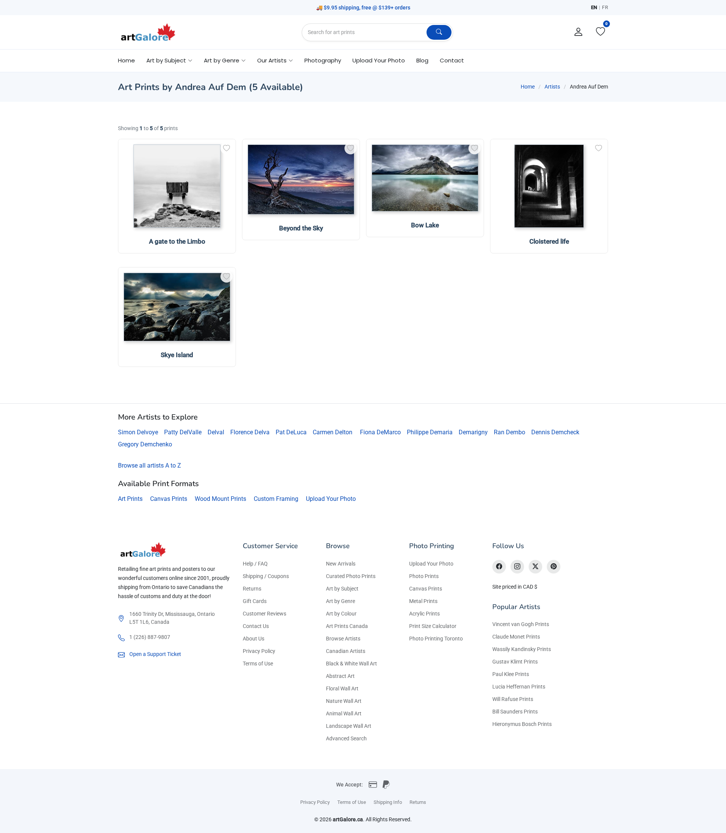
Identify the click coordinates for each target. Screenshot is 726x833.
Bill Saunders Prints (515, 712)
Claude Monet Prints (516, 637)
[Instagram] (517, 566)
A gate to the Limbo (177, 241)
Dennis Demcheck (555, 432)
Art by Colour (341, 614)
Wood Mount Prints (220, 498)
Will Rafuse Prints (512, 699)
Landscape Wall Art (348, 726)
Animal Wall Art (343, 713)
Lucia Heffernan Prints (518, 687)
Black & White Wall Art (351, 663)
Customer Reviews (264, 614)
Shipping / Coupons (266, 576)
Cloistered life (549, 241)
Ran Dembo (509, 432)
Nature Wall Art (343, 701)
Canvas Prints (168, 498)
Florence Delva (250, 432)
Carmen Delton (332, 432)
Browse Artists (343, 639)
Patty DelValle (183, 432)
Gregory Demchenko (145, 444)
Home (126, 60)
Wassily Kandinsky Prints (521, 649)
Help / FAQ (255, 564)
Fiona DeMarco (380, 432)
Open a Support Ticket (155, 654)
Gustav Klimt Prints (515, 662)
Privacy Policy (259, 651)
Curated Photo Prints (350, 576)
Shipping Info (388, 802)
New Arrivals (340, 564)
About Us (253, 639)
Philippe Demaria (430, 432)
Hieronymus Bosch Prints (522, 724)
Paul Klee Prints (510, 674)
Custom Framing (276, 498)
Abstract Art (340, 676)
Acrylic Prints (424, 614)
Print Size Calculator (432, 626)
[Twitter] (535, 566)
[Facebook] (499, 566)
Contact (452, 60)
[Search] (439, 32)
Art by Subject (342, 589)
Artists (552, 87)
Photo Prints (424, 576)
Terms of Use (258, 663)
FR (605, 7)
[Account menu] (578, 32)
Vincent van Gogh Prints (520, 624)
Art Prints (130, 498)
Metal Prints (423, 601)
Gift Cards (255, 601)
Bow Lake (425, 225)
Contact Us (256, 626)
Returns (252, 589)
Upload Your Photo (378, 60)
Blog (422, 60)
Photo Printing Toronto (436, 639)
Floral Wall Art (342, 688)
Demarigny (473, 432)
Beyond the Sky (301, 228)
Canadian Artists (345, 651)
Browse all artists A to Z (149, 465)
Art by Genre (340, 601)
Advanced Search (346, 738)
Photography (322, 60)
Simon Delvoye (138, 432)
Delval (216, 432)
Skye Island (177, 355)
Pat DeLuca (291, 432)
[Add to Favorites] (226, 148)
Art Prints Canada (347, 626)
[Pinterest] (553, 566)
